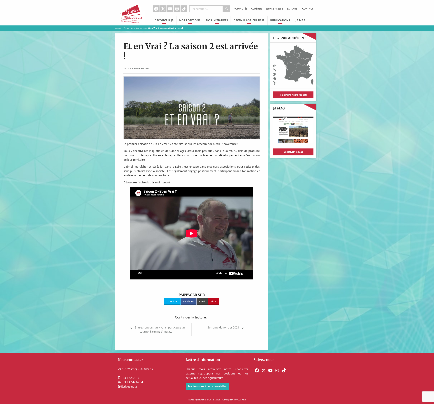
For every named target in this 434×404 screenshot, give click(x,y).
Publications (280, 20)
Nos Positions (189, 20)
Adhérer (256, 8)
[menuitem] (156, 8)
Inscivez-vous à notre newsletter (207, 386)
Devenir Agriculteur (249, 20)
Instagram (177, 8)
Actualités (240, 8)
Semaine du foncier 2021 (223, 327)
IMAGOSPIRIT (240, 399)
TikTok (184, 8)
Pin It (214, 301)
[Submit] (226, 8)
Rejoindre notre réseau (293, 94)
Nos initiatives (217, 20)
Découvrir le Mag (293, 151)
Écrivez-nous (129, 386)
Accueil (118, 27)
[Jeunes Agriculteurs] (132, 12)
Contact (307, 8)
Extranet (293, 8)
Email (202, 301)
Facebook (156, 8)
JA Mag (300, 20)
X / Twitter (172, 301)
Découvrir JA (164, 20)
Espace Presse (274, 8)
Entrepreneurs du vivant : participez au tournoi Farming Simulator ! (160, 329)
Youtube (170, 8)
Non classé (140, 27)
